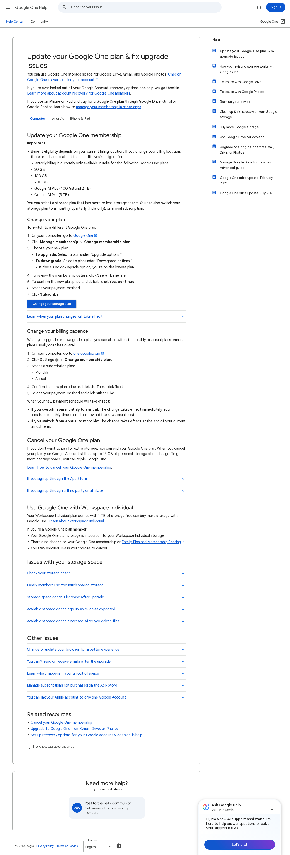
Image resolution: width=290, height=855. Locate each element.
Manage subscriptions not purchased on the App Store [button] (72, 685)
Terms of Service (67, 846)
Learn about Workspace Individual (76, 521)
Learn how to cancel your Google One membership (69, 467)
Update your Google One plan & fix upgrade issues (247, 54)
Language (94, 840)
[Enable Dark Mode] (118, 846)
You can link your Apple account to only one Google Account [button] (76, 697)
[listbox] (98, 846)
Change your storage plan (52, 304)
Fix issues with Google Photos (242, 92)
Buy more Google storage (239, 127)
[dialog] (239, 827)
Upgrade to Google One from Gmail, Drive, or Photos (75, 729)
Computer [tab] (37, 119)
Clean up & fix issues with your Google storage (248, 114)
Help (216, 40)
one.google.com (86, 353)
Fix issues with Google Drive (240, 82)
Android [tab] (58, 119)
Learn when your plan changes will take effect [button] (65, 316)
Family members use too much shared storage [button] (65, 585)
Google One (83, 235)
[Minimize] (272, 807)
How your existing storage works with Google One (248, 69)
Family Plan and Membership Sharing (151, 542)
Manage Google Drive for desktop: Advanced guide (246, 165)
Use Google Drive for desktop (242, 137)
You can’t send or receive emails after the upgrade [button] (69, 661)
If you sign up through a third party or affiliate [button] (65, 490)
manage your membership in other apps (108, 107)
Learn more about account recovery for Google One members (78, 93)
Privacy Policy (45, 846)
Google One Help (31, 7)
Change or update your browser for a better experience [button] (73, 649)
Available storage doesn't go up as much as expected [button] (71, 609)
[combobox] (146, 7)
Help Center (15, 22)
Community (39, 22)
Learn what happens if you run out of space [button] (63, 673)
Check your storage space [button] (49, 573)
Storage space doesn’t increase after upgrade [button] (65, 597)
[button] (8, 7)
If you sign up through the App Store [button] (57, 478)
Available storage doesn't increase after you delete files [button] (73, 621)
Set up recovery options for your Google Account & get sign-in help (86, 735)
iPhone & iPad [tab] (80, 119)
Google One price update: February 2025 (246, 180)
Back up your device (235, 102)
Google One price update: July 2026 (247, 193)
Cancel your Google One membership (61, 722)
